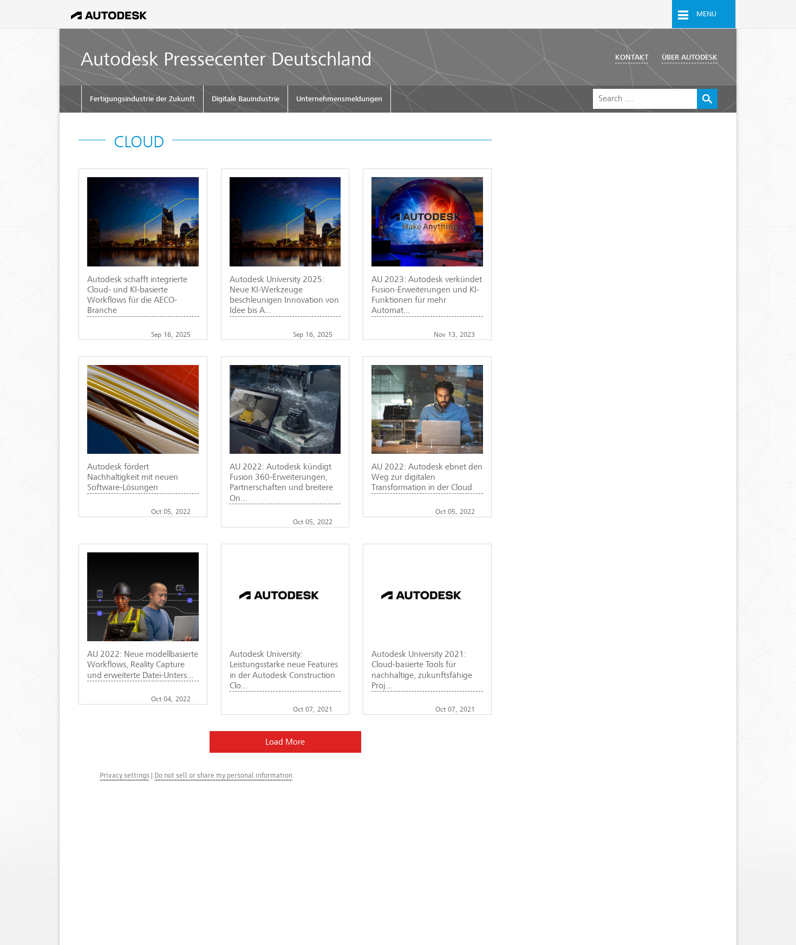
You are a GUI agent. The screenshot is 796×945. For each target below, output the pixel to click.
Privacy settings (124, 775)
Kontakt (631, 57)
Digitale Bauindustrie (245, 98)
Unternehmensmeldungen (339, 98)
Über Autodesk (689, 57)
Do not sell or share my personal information (223, 775)
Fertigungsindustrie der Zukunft (142, 98)
